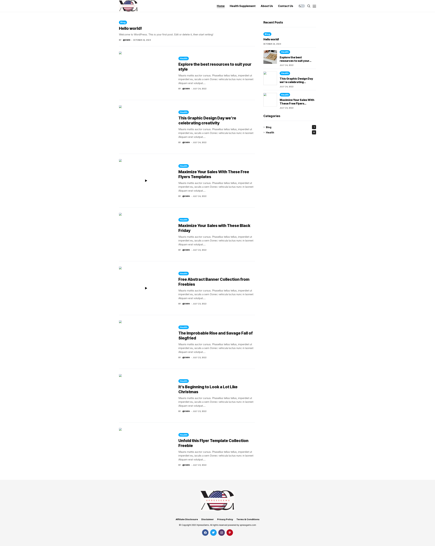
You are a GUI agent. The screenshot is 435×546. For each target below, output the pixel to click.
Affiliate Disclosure (187, 519)
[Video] (146, 181)
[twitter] (213, 532)
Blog (123, 22)
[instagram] (221, 532)
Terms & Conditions (247, 519)
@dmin (126, 40)
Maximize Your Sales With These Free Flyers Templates (297, 103)
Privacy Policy (225, 519)
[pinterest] (230, 532)
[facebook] (205, 532)
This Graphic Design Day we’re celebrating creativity (207, 120)
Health (183, 58)
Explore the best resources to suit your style (294, 61)
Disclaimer (207, 519)
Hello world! (130, 28)
